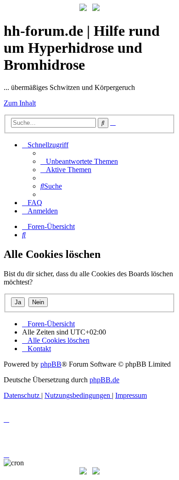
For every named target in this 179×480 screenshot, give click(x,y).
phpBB (51, 364)
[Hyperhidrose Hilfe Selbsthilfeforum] (83, 8)
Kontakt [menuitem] (39, 348)
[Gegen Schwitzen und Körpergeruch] (96, 8)
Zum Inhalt (20, 103)
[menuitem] (79, 161)
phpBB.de (104, 380)
